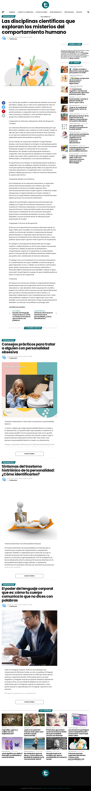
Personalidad (69, 12)
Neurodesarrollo (56, 12)
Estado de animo (41, 12)
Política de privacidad (49, 788)
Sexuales (79, 12)
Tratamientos (45, 17)
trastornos (13, 39)
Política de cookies (64, 788)
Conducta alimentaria (25, 12)
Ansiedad (12, 12)
